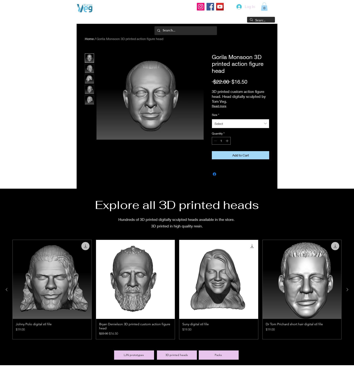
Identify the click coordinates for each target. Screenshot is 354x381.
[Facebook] (210, 6)
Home (89, 39)
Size (215, 114)
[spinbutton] (221, 140)
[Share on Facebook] (214, 174)
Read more (219, 106)
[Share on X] (222, 174)
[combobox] (240, 123)
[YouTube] (220, 6)
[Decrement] (215, 140)
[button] (264, 6)
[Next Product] (347, 289)
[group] (177, 290)
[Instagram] (200, 6)
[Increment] (227, 140)
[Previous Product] (6, 289)
